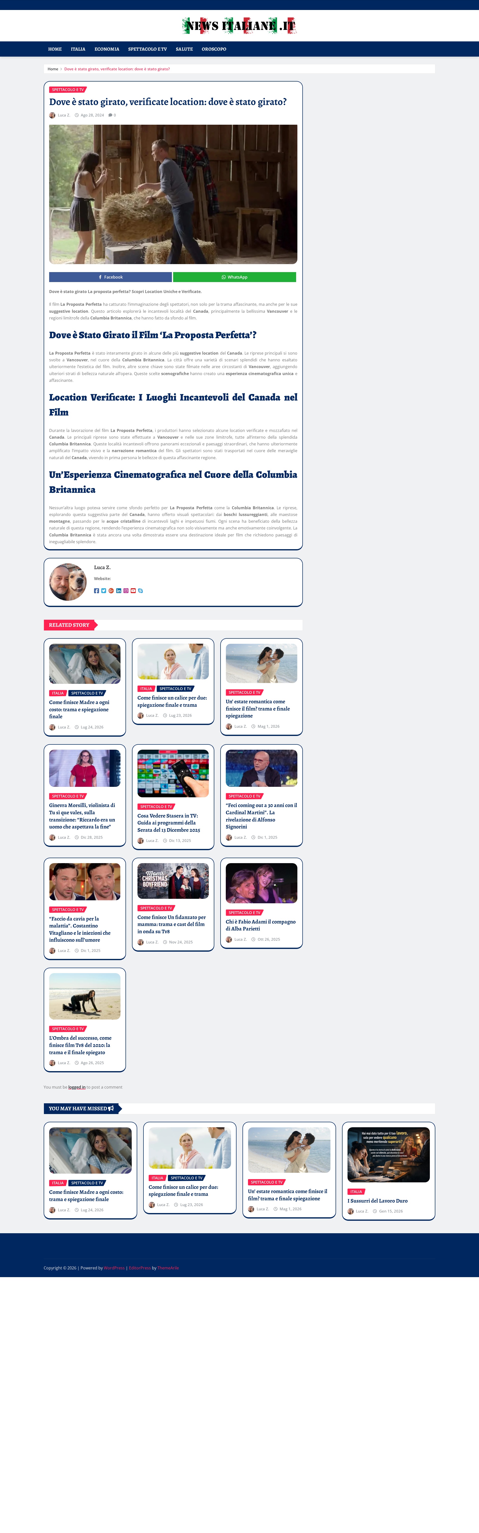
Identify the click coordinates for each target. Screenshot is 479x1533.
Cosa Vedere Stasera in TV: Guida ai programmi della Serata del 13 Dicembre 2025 (168, 823)
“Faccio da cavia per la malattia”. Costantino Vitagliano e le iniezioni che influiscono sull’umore (80, 929)
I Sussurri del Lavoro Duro (378, 1201)
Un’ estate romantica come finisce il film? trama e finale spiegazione (258, 708)
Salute (184, 49)
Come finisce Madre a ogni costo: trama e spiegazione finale (79, 709)
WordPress (114, 1268)
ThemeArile (168, 1268)
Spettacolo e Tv (147, 49)
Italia (78, 49)
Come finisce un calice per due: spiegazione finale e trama (172, 701)
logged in (77, 1087)
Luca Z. (64, 114)
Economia (107, 49)
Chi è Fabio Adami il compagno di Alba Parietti (261, 925)
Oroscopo (214, 49)
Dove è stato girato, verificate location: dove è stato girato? (117, 68)
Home (55, 49)
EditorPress (140, 1268)
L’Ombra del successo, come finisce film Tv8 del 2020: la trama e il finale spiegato (80, 1045)
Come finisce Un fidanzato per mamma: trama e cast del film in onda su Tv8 (171, 924)
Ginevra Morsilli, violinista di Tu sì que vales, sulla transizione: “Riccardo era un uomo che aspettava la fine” (82, 816)
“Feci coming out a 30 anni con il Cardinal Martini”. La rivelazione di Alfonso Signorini (261, 816)
